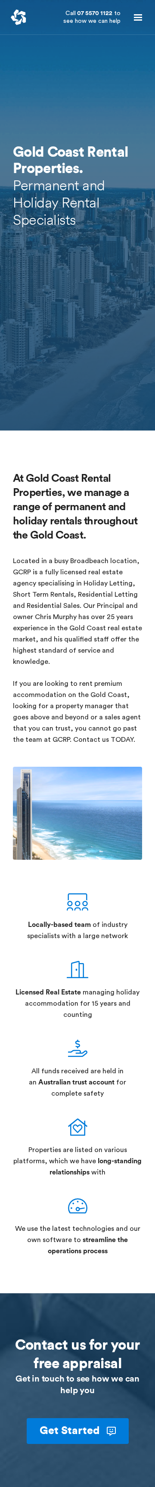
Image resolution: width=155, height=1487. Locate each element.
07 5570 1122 (92, 17)
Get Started (71, 1430)
